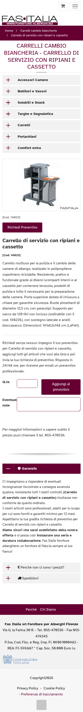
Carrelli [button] (24, 125)
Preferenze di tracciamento (42, 694)
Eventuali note (5, 403)
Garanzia (29, 468)
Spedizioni (30, 578)
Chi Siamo (48, 609)
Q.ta (5, 382)
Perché (31, 609)
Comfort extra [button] (29, 148)
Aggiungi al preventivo (61, 386)
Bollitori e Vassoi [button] (32, 91)
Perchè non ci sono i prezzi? (42, 567)
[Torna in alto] (42, 705)
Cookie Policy (54, 688)
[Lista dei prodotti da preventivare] (63, 6)
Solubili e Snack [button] (31, 102)
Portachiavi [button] (27, 136)
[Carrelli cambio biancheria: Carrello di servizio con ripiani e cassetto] (41, 185)
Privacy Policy (27, 688)
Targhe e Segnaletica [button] (35, 114)
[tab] (41, 80)
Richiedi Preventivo (22, 227)
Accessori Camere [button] (33, 80)
